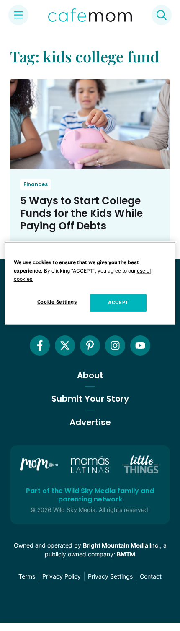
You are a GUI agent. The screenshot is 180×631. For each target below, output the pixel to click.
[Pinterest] (90, 345)
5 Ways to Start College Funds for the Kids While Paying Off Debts (81, 213)
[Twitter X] (65, 345)
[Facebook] (40, 345)
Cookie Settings (57, 302)
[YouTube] (140, 345)
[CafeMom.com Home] (90, 15)
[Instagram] (115, 345)
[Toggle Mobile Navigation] (18, 15)
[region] (90, 283)
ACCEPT (118, 302)
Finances (35, 184)
